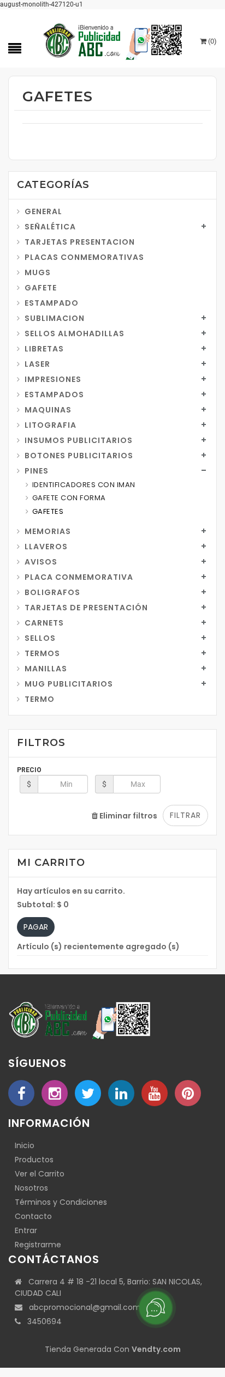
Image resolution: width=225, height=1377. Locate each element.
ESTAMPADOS (54, 394)
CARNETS (44, 622)
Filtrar (185, 815)
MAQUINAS (48, 409)
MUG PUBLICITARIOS (69, 683)
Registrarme (38, 1244)
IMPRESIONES (53, 379)
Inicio (24, 1145)
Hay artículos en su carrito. (71, 890)
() (211, 41)
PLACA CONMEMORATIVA (79, 577)
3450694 (41, 1321)
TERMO (40, 699)
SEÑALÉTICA (50, 226)
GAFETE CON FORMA (69, 498)
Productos (34, 1159)
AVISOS (41, 561)
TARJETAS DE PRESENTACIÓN (86, 607)
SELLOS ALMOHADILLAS (75, 333)
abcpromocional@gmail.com (81, 1307)
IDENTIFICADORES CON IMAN (83, 485)
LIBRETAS (44, 348)
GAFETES (48, 511)
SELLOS (40, 638)
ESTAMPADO (52, 303)
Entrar (26, 1230)
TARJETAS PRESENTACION (80, 241)
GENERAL (43, 211)
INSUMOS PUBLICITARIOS (79, 440)
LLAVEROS (46, 546)
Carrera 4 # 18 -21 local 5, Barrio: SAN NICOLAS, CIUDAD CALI (108, 1287)
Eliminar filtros (127, 815)
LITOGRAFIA (50, 425)
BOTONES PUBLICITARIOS (79, 455)
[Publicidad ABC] (112, 39)
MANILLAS (46, 668)
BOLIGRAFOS (52, 592)
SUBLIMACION (55, 318)
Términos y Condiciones (61, 1202)
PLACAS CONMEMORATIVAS (84, 257)
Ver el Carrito (39, 1173)
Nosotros (31, 1187)
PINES (37, 470)
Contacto (33, 1216)
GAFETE (41, 287)
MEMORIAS (48, 531)
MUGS (38, 272)
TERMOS (42, 653)
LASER (37, 364)
